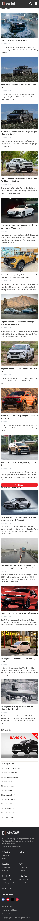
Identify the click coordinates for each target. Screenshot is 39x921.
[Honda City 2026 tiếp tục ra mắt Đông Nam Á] (19, 598)
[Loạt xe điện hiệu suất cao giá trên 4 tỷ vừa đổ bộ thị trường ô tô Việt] (19, 210)
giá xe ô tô (6, 888)
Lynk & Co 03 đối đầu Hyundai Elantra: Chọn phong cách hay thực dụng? (19, 518)
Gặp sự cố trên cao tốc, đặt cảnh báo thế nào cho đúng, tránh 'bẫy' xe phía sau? (18, 566)
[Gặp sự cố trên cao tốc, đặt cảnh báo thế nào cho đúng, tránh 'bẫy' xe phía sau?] (19, 550)
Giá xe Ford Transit (7, 813)
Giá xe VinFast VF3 (7, 822)
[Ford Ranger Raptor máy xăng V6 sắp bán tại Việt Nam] (19, 400)
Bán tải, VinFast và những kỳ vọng (15, 40)
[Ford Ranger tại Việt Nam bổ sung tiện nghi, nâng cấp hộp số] (19, 116)
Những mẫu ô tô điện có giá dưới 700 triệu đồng (18, 659)
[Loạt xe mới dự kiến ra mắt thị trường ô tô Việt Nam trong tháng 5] (19, 306)
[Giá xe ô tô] (19, 745)
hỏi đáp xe (23, 867)
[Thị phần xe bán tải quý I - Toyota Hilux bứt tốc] (19, 353)
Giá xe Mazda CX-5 (8, 795)
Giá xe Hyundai (6, 781)
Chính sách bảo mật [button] (8, 906)
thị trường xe (6, 855)
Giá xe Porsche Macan (9, 799)
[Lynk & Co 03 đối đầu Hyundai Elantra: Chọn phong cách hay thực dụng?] (19, 502)
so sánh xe (6, 867)
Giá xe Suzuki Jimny (8, 804)
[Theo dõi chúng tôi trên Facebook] (3, 899)
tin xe (4, 859)
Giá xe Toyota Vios (7, 764)
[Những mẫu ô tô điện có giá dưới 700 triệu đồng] (19, 643)
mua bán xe (23, 871)
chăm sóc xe (6, 879)
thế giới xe (23, 883)
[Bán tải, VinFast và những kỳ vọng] (19, 25)
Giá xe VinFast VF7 (7, 808)
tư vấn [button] (21, 864)
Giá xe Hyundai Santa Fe (9, 777)
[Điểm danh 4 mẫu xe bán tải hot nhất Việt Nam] (19, 69)
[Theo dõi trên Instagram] (17, 899)
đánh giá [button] (5, 864)
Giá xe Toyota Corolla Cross (10, 768)
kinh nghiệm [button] (6, 876)
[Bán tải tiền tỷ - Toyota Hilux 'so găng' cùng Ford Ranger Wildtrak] (19, 163)
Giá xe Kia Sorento (7, 786)
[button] (32, 3)
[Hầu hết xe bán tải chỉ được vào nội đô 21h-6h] (19, 447)
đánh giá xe (6, 871)
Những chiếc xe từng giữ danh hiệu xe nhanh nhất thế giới (17, 707)
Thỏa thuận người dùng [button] (9, 910)
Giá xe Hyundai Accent (9, 772)
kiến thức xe (23, 879)
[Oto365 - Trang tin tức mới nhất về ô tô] (10, 4)
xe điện (22, 852)
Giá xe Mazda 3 (6, 790)
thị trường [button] (6, 852)
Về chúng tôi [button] (6, 914)
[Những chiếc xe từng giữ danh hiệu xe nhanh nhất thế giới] (19, 691)
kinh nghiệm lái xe (8, 883)
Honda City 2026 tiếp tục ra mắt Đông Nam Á (19, 613)
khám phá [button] (23, 876)
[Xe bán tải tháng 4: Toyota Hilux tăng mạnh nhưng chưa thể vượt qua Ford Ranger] (19, 259)
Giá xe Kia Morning (7, 817)
